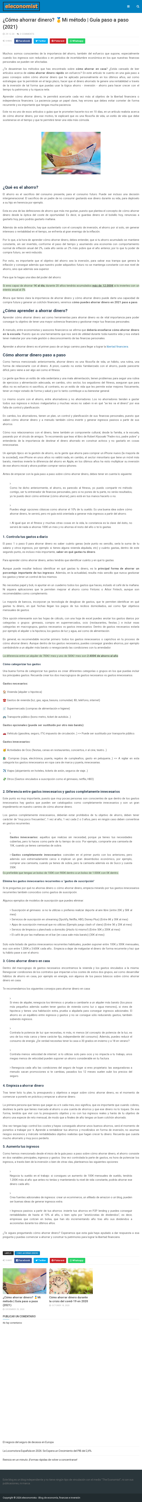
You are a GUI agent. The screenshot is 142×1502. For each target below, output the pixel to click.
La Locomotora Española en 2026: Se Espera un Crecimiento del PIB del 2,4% (47, 1450)
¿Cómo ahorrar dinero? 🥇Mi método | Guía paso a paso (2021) (22, 1301)
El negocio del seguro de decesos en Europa (28, 1442)
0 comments (27, 34)
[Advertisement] (71, 1410)
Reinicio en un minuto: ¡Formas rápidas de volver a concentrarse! (40, 1459)
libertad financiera (117, 346)
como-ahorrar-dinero (27, 1253)
